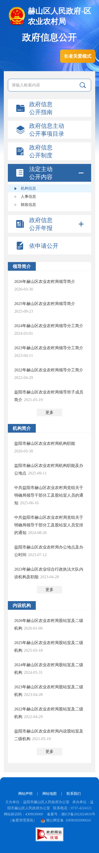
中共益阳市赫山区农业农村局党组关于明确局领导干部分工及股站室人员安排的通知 (48, 525)
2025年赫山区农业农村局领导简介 (44, 303)
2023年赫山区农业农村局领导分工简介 (48, 348)
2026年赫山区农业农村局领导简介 (44, 281)
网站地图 (49, 794)
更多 (49, 412)
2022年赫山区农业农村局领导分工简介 (48, 370)
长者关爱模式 (77, 56)
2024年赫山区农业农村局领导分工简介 (48, 326)
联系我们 (74, 794)
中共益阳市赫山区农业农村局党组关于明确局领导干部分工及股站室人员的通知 (48, 495)
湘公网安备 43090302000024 (68, 820)
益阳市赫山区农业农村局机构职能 (44, 443)
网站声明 (25, 794)
